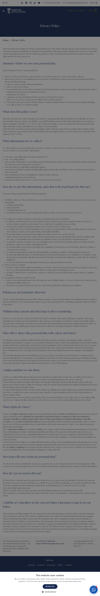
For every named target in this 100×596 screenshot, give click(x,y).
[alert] (50, 298)
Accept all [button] (50, 586)
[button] (94, 590)
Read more (77, 581)
